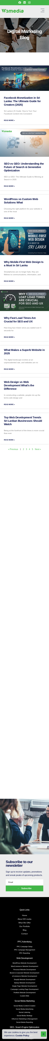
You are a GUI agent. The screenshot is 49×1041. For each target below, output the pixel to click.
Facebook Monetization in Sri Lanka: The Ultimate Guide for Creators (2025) (22, 101)
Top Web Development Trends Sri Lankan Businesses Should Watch (23, 421)
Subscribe (26, 888)
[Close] (43, 1034)
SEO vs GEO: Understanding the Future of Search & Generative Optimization (24, 167)
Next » (38, 449)
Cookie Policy (22, 1035)
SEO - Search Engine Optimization (24, 1027)
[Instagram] (29, 2)
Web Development (24, 958)
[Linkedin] (24, 2)
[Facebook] (19, 2)
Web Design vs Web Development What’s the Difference (19, 385)
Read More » (9, 120)
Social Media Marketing (24, 1001)
